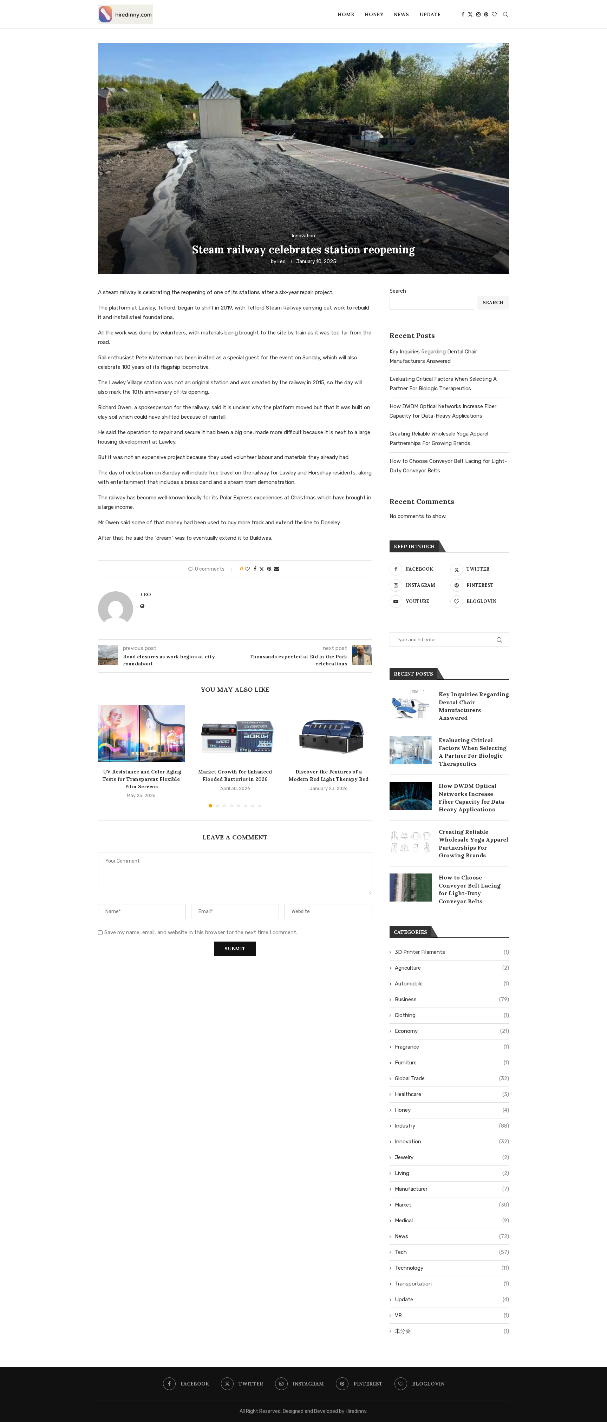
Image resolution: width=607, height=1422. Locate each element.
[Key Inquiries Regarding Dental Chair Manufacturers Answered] (411, 704)
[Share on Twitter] (261, 569)
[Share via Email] (276, 569)
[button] (107, 756)
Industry (452, 1126)
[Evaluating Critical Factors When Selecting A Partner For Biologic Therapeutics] (411, 750)
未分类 (452, 1331)
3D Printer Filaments (452, 952)
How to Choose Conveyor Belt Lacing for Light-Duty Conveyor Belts (470, 889)
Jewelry (452, 1157)
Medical (452, 1220)
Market (452, 1205)
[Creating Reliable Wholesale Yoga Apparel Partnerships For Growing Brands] (411, 842)
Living (452, 1173)
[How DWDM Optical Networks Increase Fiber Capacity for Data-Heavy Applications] (411, 796)
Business (452, 999)
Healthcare (452, 1094)
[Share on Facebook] (255, 569)
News (401, 14)
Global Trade (452, 1078)
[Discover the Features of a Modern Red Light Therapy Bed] (328, 733)
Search (398, 291)
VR (452, 1315)
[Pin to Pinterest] (269, 569)
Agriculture (452, 968)
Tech (452, 1252)
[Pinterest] (486, 14)
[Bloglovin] (494, 14)
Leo (282, 262)
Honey (374, 14)
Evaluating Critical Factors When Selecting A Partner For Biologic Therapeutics (473, 752)
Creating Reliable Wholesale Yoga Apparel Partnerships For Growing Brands (473, 843)
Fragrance (452, 1047)
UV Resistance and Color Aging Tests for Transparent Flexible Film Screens (141, 779)
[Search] (505, 14)
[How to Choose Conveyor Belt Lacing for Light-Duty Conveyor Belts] (411, 887)
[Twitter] (470, 14)
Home (346, 14)
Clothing (452, 1015)
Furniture (452, 1062)
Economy (452, 1031)
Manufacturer (452, 1189)
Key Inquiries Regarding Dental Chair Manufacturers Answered (474, 706)
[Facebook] (463, 14)
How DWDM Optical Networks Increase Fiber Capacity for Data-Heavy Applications (473, 797)
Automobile (452, 984)
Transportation (452, 1284)
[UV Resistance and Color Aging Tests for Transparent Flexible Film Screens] (141, 733)
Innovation (452, 1141)
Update (429, 14)
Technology (452, 1268)
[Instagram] (478, 14)
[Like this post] (247, 569)
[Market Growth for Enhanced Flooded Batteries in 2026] (235, 733)
